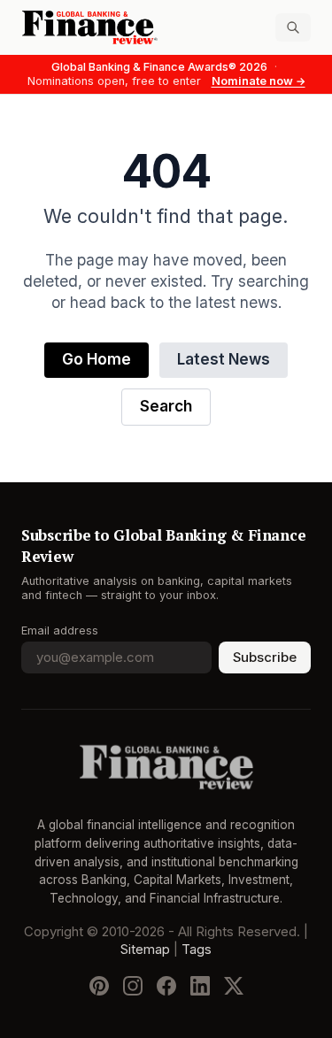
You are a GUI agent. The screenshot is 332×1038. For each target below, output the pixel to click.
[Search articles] (293, 27)
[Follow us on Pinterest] (99, 986)
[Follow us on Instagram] (133, 986)
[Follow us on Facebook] (166, 986)
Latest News (223, 359)
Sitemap (145, 949)
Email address (59, 630)
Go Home (96, 359)
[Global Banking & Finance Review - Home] (90, 27)
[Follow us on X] (233, 986)
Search (166, 406)
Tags (196, 949)
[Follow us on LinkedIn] (200, 986)
